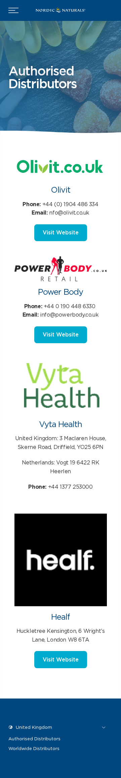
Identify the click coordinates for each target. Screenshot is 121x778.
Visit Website (61, 232)
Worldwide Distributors (33, 748)
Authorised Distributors (34, 738)
